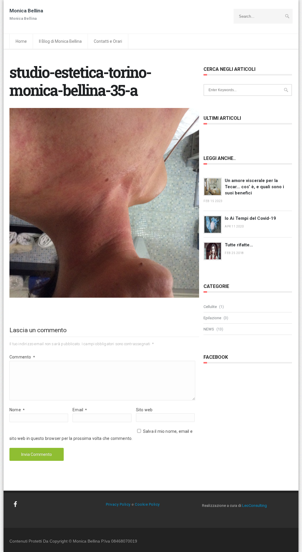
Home (21, 41)
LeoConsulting (254, 505)
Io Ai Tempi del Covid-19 (250, 218)
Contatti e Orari (108, 41)
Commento (22, 357)
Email (80, 409)
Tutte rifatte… (239, 245)
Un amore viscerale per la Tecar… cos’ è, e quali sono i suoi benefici (254, 187)
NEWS (208, 329)
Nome (16, 409)
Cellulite (210, 306)
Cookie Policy (147, 504)
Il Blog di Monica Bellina (60, 41)
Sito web (144, 409)
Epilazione (212, 318)
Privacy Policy (118, 504)
